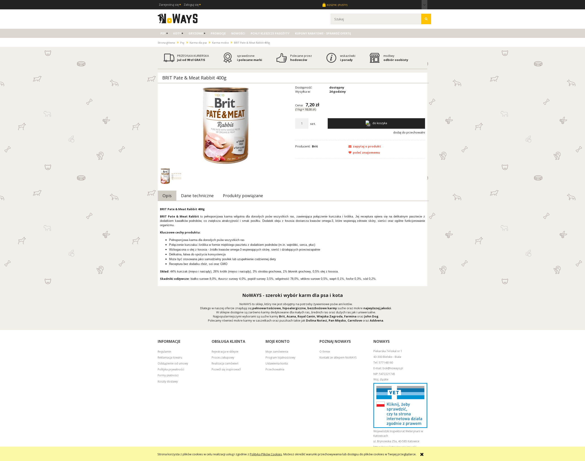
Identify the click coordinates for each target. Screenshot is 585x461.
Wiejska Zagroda (330, 316)
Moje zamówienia (277, 352)
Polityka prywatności (171, 369)
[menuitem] (164, 33)
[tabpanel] (292, 244)
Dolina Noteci (316, 320)
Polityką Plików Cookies (266, 454)
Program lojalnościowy (280, 357)
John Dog (371, 316)
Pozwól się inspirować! (226, 369)
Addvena (376, 320)
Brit (315, 146)
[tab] (167, 196)
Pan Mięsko (337, 320)
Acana (291, 316)
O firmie (324, 352)
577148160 (386, 362)
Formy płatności (168, 375)
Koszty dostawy (168, 381)
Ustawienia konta (277, 363)
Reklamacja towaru (170, 357)
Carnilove (355, 320)
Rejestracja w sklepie (225, 352)
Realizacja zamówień (225, 363)
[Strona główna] (178, 18)
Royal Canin (306, 316)
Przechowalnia (275, 369)
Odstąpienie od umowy (173, 363)
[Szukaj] (426, 19)
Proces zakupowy (223, 357)
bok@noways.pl (393, 368)
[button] (363, 146)
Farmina (350, 316)
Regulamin (164, 352)
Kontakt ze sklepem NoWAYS (337, 357)
